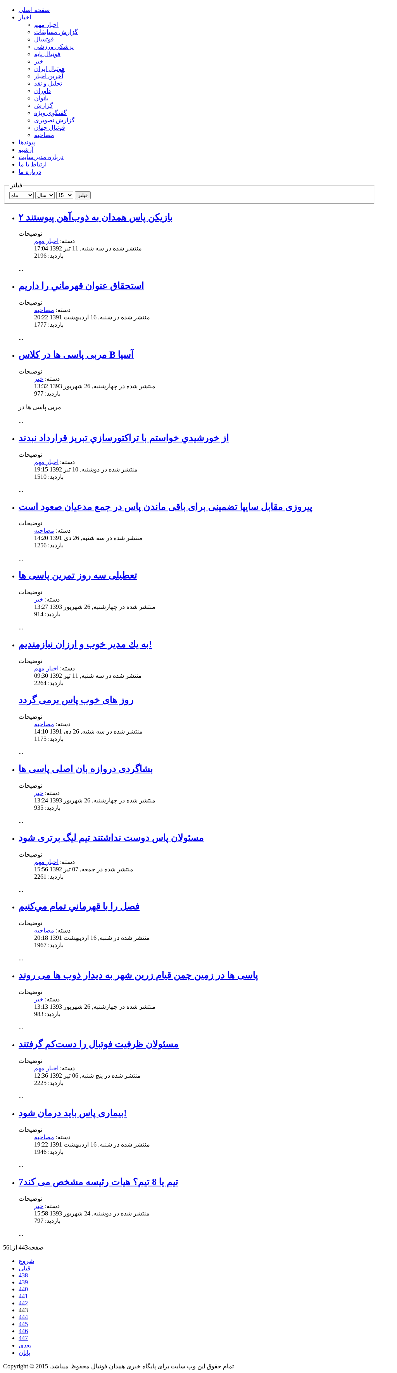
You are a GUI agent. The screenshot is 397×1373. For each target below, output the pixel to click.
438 (23, 1275)
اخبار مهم (46, 241)
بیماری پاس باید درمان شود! (73, 1113)
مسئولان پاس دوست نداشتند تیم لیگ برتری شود (111, 838)
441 (23, 1296)
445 (23, 1324)
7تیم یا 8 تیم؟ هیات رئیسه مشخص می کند (98, 1182)
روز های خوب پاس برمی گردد (76, 700)
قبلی (25, 1268)
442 (23, 1303)
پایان (24, 1352)
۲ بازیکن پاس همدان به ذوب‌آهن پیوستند (96, 217)
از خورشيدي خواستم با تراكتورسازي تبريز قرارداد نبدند (124, 438)
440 (23, 1289)
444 (23, 1317)
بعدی (25, 1345)
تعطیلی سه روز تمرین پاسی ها (78, 575)
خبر (38, 378)
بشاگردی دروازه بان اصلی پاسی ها (86, 769)
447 (23, 1338)
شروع (26, 1261)
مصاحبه (44, 310)
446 (23, 1331)
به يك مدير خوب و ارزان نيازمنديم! (85, 644)
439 (23, 1282)
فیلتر (83, 195)
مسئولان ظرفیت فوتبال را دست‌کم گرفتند (99, 1044)
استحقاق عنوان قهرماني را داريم (81, 286)
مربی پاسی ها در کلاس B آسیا (76, 355)
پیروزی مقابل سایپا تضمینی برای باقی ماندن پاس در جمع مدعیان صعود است (165, 507)
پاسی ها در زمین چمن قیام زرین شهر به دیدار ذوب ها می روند (138, 975)
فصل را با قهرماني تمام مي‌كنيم (79, 906)
